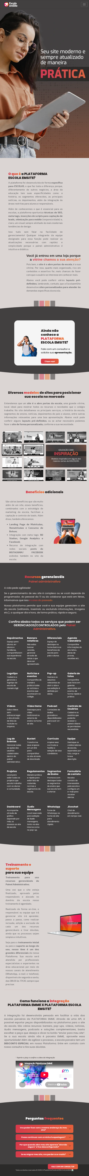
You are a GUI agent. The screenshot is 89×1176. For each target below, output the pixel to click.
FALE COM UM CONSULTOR (63, 1167)
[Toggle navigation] (84, 4)
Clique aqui (50, 361)
